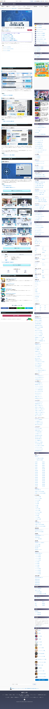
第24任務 (43, 480)
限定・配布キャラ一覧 (38, 241)
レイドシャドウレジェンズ (10, 283)
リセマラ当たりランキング (39, 225)
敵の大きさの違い (37, 358)
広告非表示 (38, 1)
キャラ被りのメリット (38, 433)
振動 (42, 272)
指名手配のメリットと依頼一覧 (39, 542)
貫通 (42, 270)
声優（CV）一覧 (37, 243)
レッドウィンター (37, 293)
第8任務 (43, 467)
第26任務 (43, 482)
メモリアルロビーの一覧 (38, 354)
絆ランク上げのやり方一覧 (39, 391)
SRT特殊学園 (37, 296)
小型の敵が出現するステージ (39, 379)
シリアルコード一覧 (38, 346)
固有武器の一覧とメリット (39, 384)
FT (40, 310)
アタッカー (36, 263)
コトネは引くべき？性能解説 (40, 35)
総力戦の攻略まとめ (38, 489)
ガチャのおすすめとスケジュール (40, 138)
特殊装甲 (36, 277)
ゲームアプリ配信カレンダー (25, 697)
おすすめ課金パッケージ (38, 219)
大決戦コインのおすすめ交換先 (39, 524)
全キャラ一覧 (37, 238)
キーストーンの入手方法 (38, 332)
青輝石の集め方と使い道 (38, 325)
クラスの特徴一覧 (37, 328)
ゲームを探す (7, 697)
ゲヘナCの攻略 (37, 565)
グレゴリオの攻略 (37, 500)
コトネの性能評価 (39, 27)
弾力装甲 (43, 277)
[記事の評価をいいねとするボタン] (17, 271)
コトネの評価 (10, 34)
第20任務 (43, 477)
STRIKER (36, 259)
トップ (3, 694)
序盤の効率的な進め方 (38, 318)
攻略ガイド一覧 (16, 248)
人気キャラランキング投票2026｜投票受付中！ (10, 40)
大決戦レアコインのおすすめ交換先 (40, 526)
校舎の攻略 (36, 547)
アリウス (36, 298)
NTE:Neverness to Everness (11, 293)
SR (45, 307)
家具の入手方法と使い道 (7, 185)
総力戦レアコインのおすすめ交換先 (40, 493)
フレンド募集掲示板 (38, 614)
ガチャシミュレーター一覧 (40, 37)
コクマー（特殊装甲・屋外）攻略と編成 (41, 201)
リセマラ (13, 6)
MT (40, 309)
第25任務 (36, 482)
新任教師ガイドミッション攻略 (39, 337)
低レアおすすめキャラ (38, 230)
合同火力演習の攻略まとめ (39, 577)
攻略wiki (12, 697)
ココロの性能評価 (39, 25)
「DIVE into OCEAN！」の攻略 (41, 39)
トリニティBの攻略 (38, 556)
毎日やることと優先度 (38, 320)
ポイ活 (43, 1)
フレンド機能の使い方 (38, 440)
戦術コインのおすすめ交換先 (39, 531)
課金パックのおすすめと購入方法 (8, 121)
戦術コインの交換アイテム (39, 405)
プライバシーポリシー (33, 694)
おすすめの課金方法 (38, 366)
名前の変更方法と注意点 (38, 435)
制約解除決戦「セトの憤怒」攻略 (40, 182)
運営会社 (7, 694)
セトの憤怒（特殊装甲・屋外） (39, 185)
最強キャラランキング (39, 31)
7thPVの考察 (37, 132)
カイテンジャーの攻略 (38, 498)
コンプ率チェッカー (38, 60)
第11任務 (36, 470)
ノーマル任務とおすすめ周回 (39, 458)
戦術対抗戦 (35, 6)
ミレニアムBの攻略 (38, 570)
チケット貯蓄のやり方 (38, 356)
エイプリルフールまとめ (38, 447)
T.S (35, 266)
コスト (36, 252)
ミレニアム (36, 284)
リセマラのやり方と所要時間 (39, 227)
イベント (19, 6)
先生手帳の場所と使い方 (38, 450)
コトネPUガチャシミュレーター (39, 163)
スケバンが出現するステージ (39, 375)
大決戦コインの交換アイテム (39, 410)
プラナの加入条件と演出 (38, 443)
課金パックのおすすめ (38, 415)
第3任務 (36, 463)
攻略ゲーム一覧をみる (42, 679)
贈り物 (43, 601)
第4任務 (43, 463)
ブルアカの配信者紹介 (38, 588)
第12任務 (43, 470)
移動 (35, 250)
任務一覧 (36, 456)
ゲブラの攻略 (37, 515)
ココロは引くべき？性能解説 (40, 33)
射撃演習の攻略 (37, 579)
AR (35, 305)
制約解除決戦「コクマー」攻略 (39, 198)
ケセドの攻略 (37, 503)
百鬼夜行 (36, 291)
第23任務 (36, 480)
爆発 (35, 270)
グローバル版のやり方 (38, 363)
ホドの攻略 (36, 505)
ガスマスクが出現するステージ (39, 377)
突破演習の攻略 (37, 582)
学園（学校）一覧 (37, 281)
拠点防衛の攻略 (37, 537)
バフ (35, 247)
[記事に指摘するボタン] (25, 271)
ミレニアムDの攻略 (38, 573)
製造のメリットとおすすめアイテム (16, 190)
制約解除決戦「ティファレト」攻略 (40, 205)
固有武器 (43, 603)
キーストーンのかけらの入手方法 (8, 48)
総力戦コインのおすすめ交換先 (39, 491)
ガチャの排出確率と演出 (38, 144)
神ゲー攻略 (2, 8)
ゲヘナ (36, 286)
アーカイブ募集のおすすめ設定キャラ (40, 127)
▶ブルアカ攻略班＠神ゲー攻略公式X (8, 262)
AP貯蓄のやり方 (37, 351)
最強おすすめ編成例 (38, 234)
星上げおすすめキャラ (38, 393)
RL (35, 310)
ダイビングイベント (30, 6)
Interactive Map (27, 695)
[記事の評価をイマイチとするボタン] (8, 271)
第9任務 (36, 468)
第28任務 (43, 484)
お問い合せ (21, 695)
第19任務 (36, 477)
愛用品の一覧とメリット (38, 396)
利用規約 (27, 694)
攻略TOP (2, 6)
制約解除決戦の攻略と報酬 (39, 187)
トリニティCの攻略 (38, 558)
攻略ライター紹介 (37, 590)
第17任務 (36, 475)
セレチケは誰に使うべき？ (39, 214)
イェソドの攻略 (37, 517)
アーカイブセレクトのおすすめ (39, 216)
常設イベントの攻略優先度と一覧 (40, 340)
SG (40, 305)
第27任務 (36, 484)
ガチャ (24, 6)
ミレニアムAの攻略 (38, 568)
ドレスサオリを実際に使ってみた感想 (40, 593)
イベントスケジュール (38, 129)
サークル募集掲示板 (38, 612)
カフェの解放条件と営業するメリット (9, 187)
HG (35, 307)
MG (45, 305)
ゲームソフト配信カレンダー (34, 697)
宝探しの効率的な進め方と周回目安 (40, 176)
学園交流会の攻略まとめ (38, 553)
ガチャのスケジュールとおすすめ (8, 37)
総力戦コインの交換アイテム (39, 407)
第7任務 (36, 467)
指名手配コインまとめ (38, 549)
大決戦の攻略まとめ (38, 522)
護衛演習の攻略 (37, 584)
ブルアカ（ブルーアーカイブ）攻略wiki (9, 8)
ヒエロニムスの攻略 (38, 496)
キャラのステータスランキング (39, 232)
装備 (35, 603)
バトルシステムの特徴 (38, 428)
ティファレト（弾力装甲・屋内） (40, 192)
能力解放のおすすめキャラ (39, 398)
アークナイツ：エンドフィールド (11, 278)
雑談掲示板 (46, 6)
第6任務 (43, 465)
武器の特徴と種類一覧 (38, 438)
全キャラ (36, 601)
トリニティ (36, 288)
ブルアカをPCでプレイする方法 (39, 361)
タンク (43, 263)
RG (35, 309)
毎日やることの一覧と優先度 (8, 95)
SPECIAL (43, 259)
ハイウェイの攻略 (37, 544)
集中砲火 (43, 252)
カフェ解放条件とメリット (39, 421)
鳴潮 (6, 298)
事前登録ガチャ (17, 697)
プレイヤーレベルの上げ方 (39, 386)
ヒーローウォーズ (8, 288)
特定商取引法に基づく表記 (42, 694)
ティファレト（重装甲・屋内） (39, 194)
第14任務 (43, 472)
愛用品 (36, 605)
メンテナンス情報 (37, 130)
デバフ (43, 247)
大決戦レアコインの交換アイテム (40, 412)
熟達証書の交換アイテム (38, 403)
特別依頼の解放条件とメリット (39, 535)
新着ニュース (41, 697)
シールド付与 (44, 250)
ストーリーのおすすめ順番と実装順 (40, 134)
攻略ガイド (16, 8)
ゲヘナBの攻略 (37, 563)
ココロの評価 (5, 34)
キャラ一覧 (40, 6)
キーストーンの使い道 (6, 50)
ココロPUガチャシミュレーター (39, 161)
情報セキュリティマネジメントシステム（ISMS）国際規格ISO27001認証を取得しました (25, 688)
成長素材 (43, 605)
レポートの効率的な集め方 (39, 389)
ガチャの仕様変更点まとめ (39, 142)
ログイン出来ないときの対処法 (39, 445)
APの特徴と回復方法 (38, 323)
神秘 (35, 272)
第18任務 (43, 475)
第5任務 (36, 465)
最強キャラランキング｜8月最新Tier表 (9, 38)
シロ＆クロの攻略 (37, 508)
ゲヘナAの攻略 (37, 561)
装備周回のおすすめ (38, 344)
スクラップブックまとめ (38, 368)
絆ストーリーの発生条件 (38, 335)
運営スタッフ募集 (12, 694)
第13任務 (36, 472)
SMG (40, 307)
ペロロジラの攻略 (37, 510)
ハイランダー (37, 300)
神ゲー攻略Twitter (37, 597)
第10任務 (43, 468)
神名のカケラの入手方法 (38, 330)
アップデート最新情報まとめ (39, 125)
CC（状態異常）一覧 (38, 349)
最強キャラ (8, 6)
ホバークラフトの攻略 (38, 512)
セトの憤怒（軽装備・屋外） (39, 183)
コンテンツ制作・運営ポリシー (20, 694)
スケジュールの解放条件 (38, 419)
